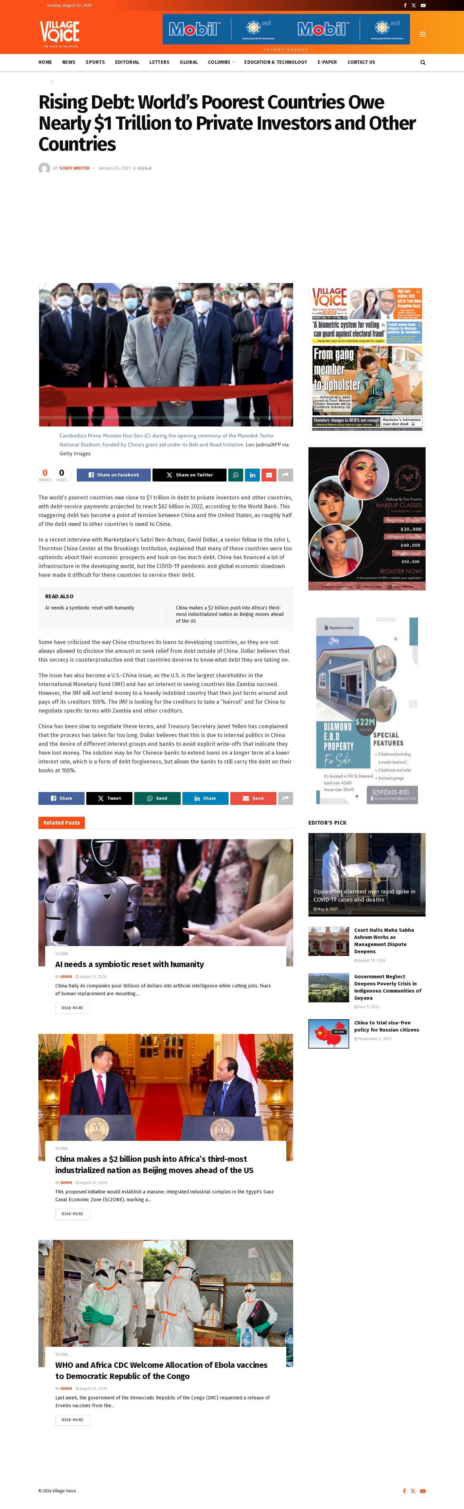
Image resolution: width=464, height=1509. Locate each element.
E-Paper (327, 62)
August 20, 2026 (93, 1183)
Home (45, 62)
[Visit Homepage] (59, 34)
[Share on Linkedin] (252, 475)
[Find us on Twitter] (413, 5)
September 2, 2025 (374, 1039)
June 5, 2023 (368, 1007)
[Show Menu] (423, 34)
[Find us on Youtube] (423, 5)
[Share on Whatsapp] (235, 475)
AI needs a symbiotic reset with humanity (89, 608)
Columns (219, 62)
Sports (95, 62)
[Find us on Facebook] (405, 5)
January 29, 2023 (115, 168)
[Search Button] (423, 62)
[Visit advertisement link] (367, 358)
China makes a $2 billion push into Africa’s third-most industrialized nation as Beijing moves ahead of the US (230, 614)
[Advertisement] (232, 225)
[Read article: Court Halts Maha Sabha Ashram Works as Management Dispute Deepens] (328, 941)
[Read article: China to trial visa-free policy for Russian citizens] (328, 1034)
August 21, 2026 (92, 977)
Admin (66, 977)
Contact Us (361, 62)
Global (189, 62)
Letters (159, 62)
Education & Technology (275, 62)
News (68, 62)
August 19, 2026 (371, 960)
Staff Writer (74, 168)
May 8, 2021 (327, 909)
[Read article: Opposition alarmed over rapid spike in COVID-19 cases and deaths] (367, 875)
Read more (76, 1006)
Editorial (127, 62)
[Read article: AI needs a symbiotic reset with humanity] (165, 902)
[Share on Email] (269, 475)
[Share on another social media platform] (285, 475)
